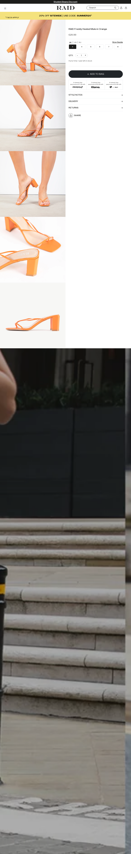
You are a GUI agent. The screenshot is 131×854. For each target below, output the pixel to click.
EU (80, 42)
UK (70, 42)
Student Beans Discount (65, 2)
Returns (73, 108)
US (75, 42)
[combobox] (101, 7)
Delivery (73, 101)
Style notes (75, 95)
